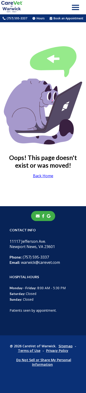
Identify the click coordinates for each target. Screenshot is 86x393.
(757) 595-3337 (17, 18)
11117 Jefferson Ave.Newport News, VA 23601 (32, 244)
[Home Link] (12, 7)
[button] (75, 7)
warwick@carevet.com (35, 262)
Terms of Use (29, 350)
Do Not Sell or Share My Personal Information (43, 362)
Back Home (43, 175)
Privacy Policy (57, 350)
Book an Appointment (68, 18)
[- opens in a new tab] (43, 216)
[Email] (38, 216)
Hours (41, 18)
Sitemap (66, 346)
